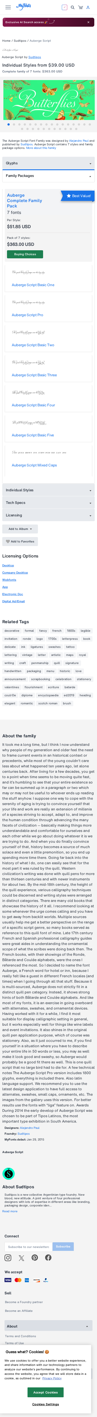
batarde (70, 687)
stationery (84, 679)
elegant (10, 703)
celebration (63, 679)
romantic (27, 703)
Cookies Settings (45, 1404)
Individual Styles (20, 490)
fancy (43, 631)
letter (42, 655)
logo (40, 639)
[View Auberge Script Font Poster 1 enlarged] (49, 102)
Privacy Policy (52, 1378)
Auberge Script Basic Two (33, 345)
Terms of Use (14, 1343)
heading (85, 695)
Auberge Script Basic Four (33, 405)
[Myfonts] (23, 9)
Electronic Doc (12, 594)
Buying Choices (25, 254)
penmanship (39, 663)
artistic (56, 655)
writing (9, 663)
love (79, 671)
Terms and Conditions (20, 1336)
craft (22, 663)
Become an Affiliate (19, 1311)
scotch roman (48, 703)
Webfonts (9, 580)
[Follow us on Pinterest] (37, 1257)
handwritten (13, 671)
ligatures (37, 647)
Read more (10, 1211)
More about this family (41, 148)
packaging (34, 671)
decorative (12, 631)
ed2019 (69, 695)
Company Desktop (15, 572)
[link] (80, 7)
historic (65, 671)
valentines (12, 687)
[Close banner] (88, 22)
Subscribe (63, 1246)
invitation (11, 639)
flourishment (34, 687)
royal (82, 655)
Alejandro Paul (79, 141)
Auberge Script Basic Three (34, 375)
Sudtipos (20, 41)
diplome (27, 695)
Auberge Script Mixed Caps (34, 465)
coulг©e (10, 695)
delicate (10, 647)
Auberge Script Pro (27, 315)
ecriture (53, 687)
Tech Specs (15, 502)
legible (85, 631)
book (86, 639)
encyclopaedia (48, 695)
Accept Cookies (45, 1392)
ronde (27, 639)
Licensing (14, 515)
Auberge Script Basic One (33, 284)
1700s (52, 639)
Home (6, 41)
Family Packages (20, 175)
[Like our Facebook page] (50, 1257)
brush (67, 703)
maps (70, 655)
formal (29, 631)
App (5, 587)
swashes (54, 647)
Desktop (8, 565)
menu (50, 671)
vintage (27, 655)
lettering (11, 655)
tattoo (70, 647)
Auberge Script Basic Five (33, 435)
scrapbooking (40, 679)
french (57, 631)
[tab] (8, 124)
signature (72, 663)
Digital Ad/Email (13, 601)
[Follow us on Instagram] (10, 1257)
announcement (15, 679)
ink (23, 647)
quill (57, 663)
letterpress (70, 639)
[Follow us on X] (23, 1257)
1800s (71, 631)
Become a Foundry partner (24, 1302)
